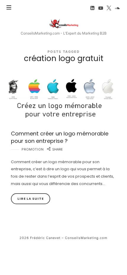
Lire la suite (30, 198)
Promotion (33, 149)
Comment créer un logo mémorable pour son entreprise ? (59, 137)
